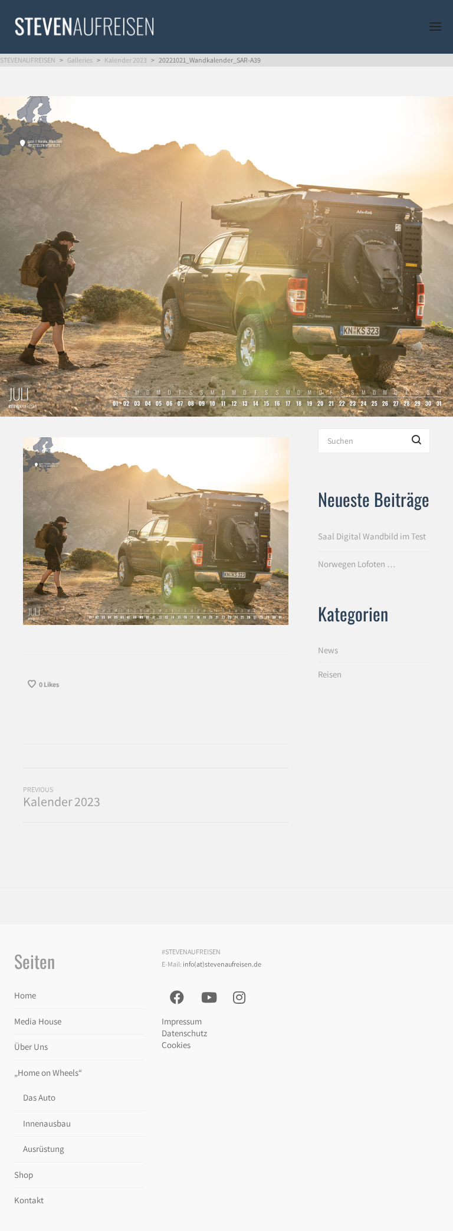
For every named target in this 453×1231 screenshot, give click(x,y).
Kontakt (29, 1200)
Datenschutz (184, 1033)
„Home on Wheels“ (48, 1072)
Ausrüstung (43, 1148)
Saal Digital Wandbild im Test (372, 536)
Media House (37, 1021)
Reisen (330, 674)
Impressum (182, 1021)
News (328, 650)
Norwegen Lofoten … (357, 563)
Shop (23, 1174)
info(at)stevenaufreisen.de (222, 964)
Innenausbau (47, 1123)
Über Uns (31, 1046)
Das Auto (39, 1097)
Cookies (176, 1044)
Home (25, 995)
